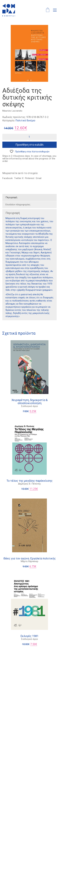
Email (38, 178)
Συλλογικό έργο (29, 406)
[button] (55, 10)
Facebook (7, 178)
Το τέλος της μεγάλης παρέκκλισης (29, 480)
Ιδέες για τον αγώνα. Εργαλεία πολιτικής (29, 558)
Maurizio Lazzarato (12, 110)
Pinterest (29, 178)
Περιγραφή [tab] (11, 197)
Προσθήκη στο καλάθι (29, 144)
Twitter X (18, 178)
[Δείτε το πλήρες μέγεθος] (6, 30)
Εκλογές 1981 (29, 636)
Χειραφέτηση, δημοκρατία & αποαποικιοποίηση (29, 402)
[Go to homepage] (8, 10)
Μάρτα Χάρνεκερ (29, 561)
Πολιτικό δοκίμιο (25, 120)
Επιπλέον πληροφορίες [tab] (18, 204)
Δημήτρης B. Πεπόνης (29, 483)
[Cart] (47, 10)
